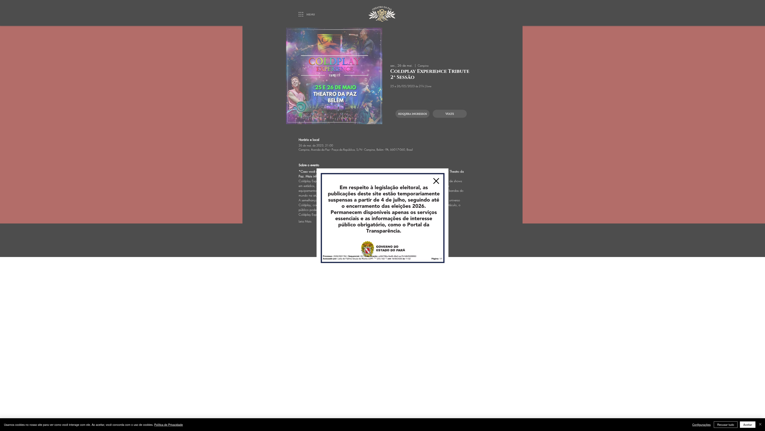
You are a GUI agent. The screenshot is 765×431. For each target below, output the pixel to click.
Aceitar (747, 425)
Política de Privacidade (168, 425)
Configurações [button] (701, 425)
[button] (436, 181)
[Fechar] (760, 424)
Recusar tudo (725, 425)
